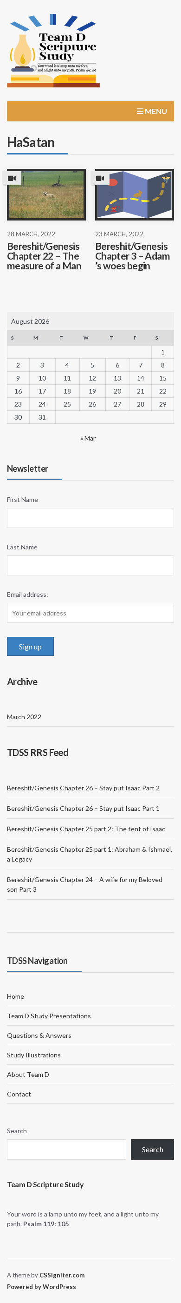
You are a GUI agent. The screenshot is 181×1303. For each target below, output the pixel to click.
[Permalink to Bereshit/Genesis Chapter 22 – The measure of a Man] (46, 195)
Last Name (22, 547)
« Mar (88, 438)
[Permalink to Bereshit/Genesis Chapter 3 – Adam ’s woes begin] (134, 195)
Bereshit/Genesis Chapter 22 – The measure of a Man (44, 255)
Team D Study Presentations (49, 1016)
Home (15, 996)
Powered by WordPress (41, 1286)
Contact (19, 1094)
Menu (155, 111)
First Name (22, 499)
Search (17, 1131)
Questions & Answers (39, 1035)
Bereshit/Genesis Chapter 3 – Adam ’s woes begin (132, 255)
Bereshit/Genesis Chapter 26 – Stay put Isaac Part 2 (83, 788)
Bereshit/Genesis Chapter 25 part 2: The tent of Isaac (86, 829)
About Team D (28, 1074)
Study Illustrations (34, 1055)
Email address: (27, 594)
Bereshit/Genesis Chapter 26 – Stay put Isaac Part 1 (83, 808)
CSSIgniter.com (61, 1275)
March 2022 (24, 717)
